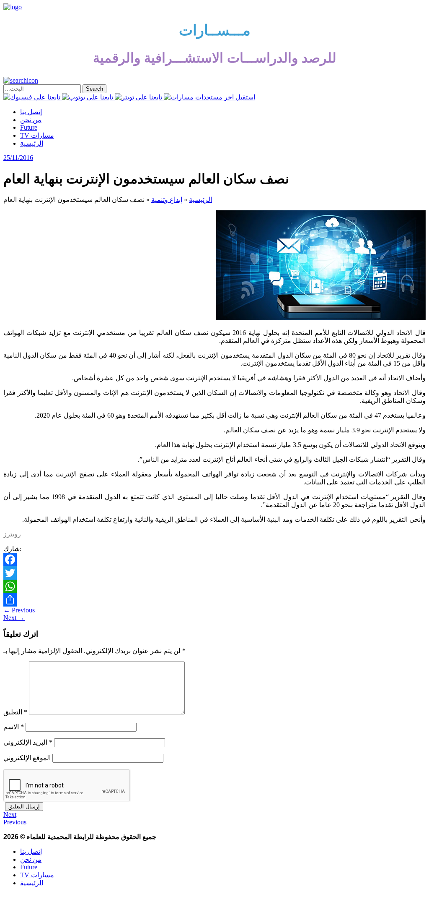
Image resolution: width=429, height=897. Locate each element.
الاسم (13, 726)
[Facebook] (214, 559)
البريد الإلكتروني (27, 742)
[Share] (214, 600)
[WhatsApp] (214, 586)
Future (28, 127)
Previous (19, 610)
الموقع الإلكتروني (27, 757)
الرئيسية (31, 143)
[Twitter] (214, 573)
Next (14, 617)
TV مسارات (37, 135)
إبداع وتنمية (166, 199)
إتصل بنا (31, 111)
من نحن (30, 119)
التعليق (15, 712)
